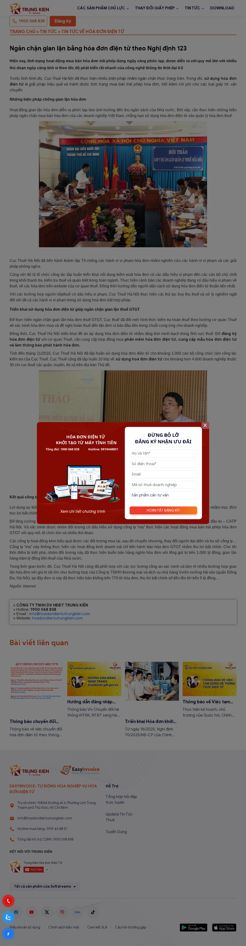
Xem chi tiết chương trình (82, 511)
